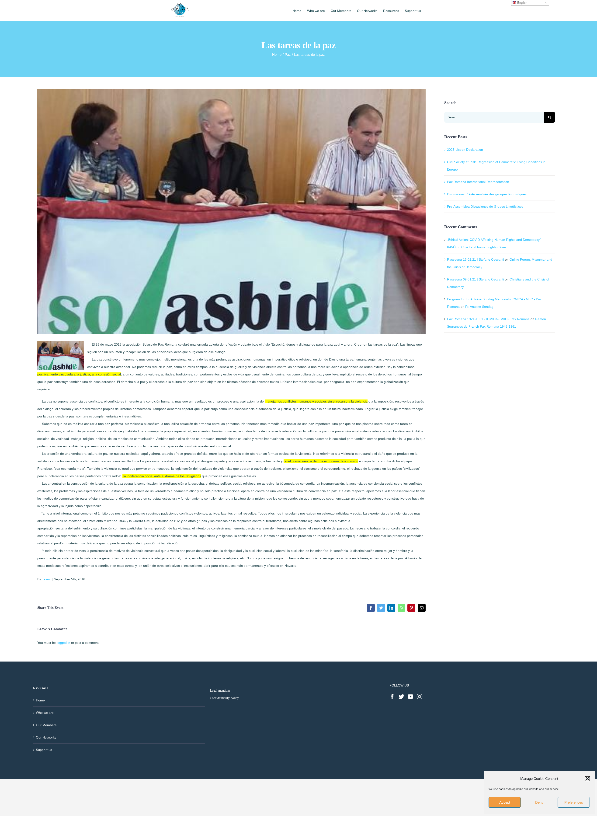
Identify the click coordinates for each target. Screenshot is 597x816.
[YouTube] (410, 696)
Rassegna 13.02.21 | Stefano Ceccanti (475, 259)
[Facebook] (392, 696)
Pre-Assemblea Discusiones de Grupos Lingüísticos (485, 206)
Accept (504, 802)
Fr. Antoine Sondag (479, 306)
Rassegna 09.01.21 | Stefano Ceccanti (475, 279)
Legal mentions (220, 690)
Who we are (45, 712)
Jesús (46, 579)
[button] (587, 778)
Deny (539, 802)
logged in (63, 642)
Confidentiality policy (224, 698)
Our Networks (46, 737)
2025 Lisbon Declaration (465, 149)
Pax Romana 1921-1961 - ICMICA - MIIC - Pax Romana (488, 319)
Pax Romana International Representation (478, 182)
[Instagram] (419, 696)
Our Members (46, 725)
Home (40, 700)
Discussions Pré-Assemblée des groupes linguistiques (487, 194)
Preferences (573, 802)
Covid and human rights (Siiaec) (485, 247)
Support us (44, 750)
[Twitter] (401, 696)
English (521, 2)
